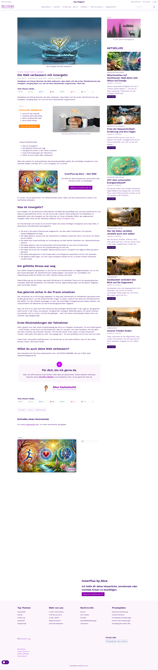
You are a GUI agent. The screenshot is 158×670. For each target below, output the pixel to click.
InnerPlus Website (46, 377)
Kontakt (83, 618)
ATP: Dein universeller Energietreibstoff (119, 181)
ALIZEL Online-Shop (56, 612)
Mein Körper (120, 72)
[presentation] (124, 61)
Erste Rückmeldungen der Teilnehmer (37, 153)
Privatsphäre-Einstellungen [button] (121, 618)
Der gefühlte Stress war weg (33, 148)
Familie (19, 615)
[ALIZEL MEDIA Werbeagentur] (124, 28)
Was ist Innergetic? (30, 146)
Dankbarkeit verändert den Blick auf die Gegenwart (121, 281)
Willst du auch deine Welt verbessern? (37, 155)
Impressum (84, 623)
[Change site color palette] (5, 662)
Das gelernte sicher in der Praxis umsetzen (39, 150)
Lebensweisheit (112, 228)
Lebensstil (40, 72)
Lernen (30, 410)
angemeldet (30, 424)
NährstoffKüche (136, 2)
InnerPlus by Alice (55, 615)
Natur (120, 228)
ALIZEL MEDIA (54, 618)
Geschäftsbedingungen (88, 621)
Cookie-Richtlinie (118, 615)
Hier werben (146, 2)
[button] (22, 92)
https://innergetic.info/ (66, 218)
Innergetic (22, 410)
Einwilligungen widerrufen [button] (121, 623)
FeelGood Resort (55, 621)
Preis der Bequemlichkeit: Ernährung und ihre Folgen (121, 130)
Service (82, 612)
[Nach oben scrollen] (154, 666)
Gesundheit (21, 612)
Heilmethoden (29, 72)
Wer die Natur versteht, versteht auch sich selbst (121, 232)
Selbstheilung (40, 410)
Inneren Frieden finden (119, 331)
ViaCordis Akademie (56, 623)
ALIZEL (86, 665)
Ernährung (67, 7)
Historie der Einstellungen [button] (121, 621)
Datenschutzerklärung (120, 612)
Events (20, 72)
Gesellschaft (21, 623)
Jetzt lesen (112, 97)
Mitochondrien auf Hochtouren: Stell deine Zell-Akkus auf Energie (122, 78)
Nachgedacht (120, 126)
